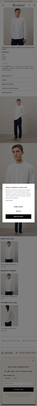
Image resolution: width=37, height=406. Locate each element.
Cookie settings (18, 206)
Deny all (18, 211)
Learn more (9, 200)
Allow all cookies (18, 216)
